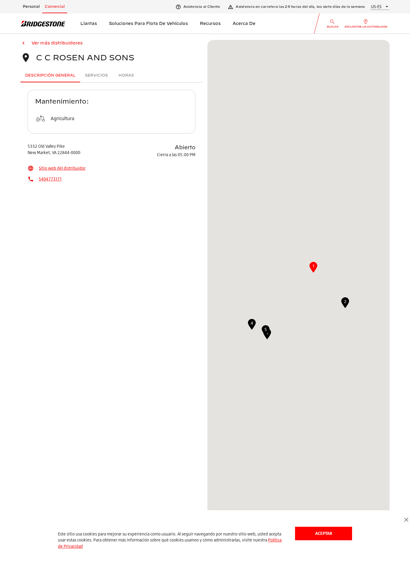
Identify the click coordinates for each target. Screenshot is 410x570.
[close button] (406, 520)
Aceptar (323, 533)
